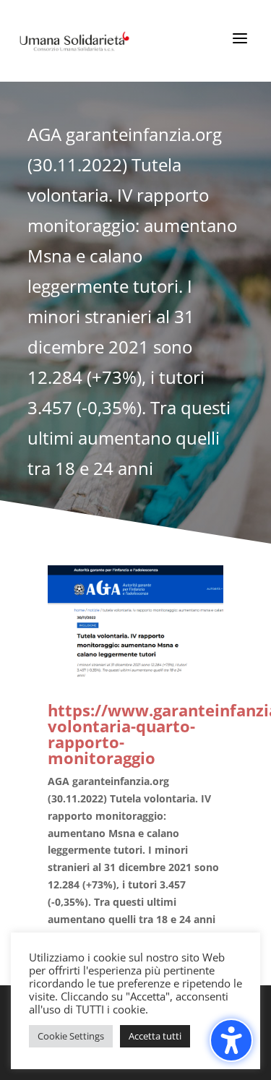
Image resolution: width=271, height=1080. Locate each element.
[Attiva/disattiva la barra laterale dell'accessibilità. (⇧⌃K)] (231, 1040)
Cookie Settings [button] (71, 1035)
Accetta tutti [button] (155, 1035)
